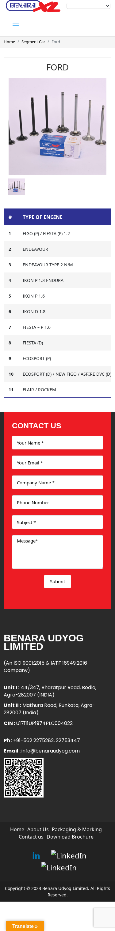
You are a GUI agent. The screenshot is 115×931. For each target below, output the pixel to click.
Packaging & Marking (77, 829)
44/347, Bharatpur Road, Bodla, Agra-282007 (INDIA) (50, 691)
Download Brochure (70, 836)
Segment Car (33, 41)
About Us (38, 829)
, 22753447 (67, 740)
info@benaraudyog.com (50, 750)
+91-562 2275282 (33, 740)
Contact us (31, 836)
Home (9, 41)
